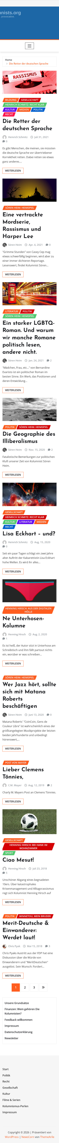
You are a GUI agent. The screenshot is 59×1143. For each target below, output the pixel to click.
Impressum (12, 1026)
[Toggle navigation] (29, 46)
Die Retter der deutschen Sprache (28, 63)
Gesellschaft (10, 1087)
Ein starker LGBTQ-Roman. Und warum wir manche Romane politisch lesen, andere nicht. (29, 337)
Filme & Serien (11, 1100)
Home (8, 59)
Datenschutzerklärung (18, 1032)
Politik (6, 1075)
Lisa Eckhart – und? (28, 534)
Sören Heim (15, 244)
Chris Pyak (14, 946)
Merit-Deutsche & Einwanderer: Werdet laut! (25, 931)
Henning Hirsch (17, 634)
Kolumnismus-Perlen (15, 1106)
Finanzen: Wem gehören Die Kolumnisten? (22, 1011)
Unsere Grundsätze (17, 1003)
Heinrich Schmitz (18, 137)
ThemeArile (47, 1137)
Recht (6, 1081)
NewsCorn (27, 1137)
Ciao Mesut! (18, 860)
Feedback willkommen (18, 1020)
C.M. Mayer (14, 785)
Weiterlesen (13, 170)
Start (5, 1069)
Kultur (6, 1094)
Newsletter (11, 1038)
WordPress (12, 1137)
